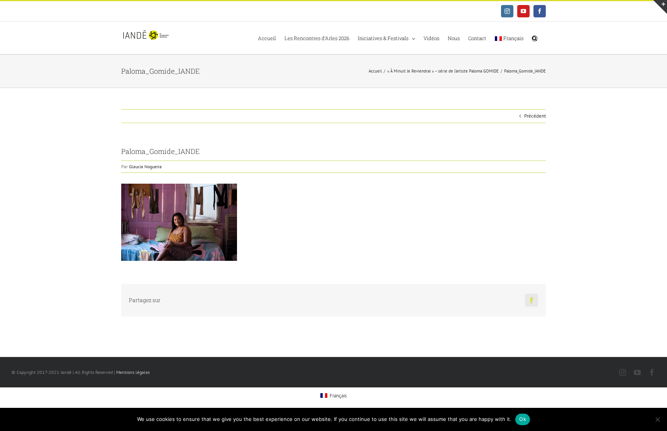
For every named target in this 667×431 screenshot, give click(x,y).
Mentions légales (133, 372)
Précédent (535, 116)
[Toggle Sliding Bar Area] (660, 7)
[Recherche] (534, 38)
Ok (522, 419)
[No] (657, 419)
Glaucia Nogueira (145, 166)
